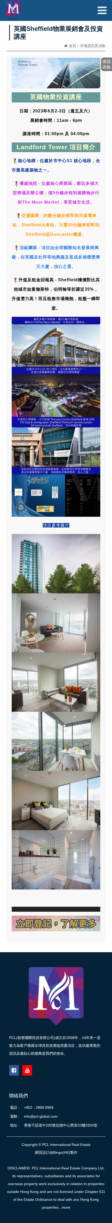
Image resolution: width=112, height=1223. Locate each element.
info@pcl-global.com (41, 1116)
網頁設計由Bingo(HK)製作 (56, 1152)
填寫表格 (106, 64)
